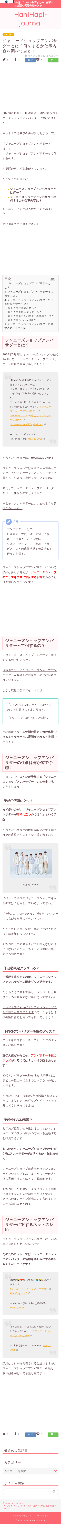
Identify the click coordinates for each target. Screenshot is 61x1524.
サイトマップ (42, 1516)
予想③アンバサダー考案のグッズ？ (34, 316)
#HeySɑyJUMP (18, 1293)
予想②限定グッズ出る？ (28, 312)
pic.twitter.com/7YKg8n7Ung (26, 424)
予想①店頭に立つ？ (25, 308)
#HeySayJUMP (18, 415)
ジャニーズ (8, 34)
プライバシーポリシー (22, 1516)
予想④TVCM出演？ (25, 320)
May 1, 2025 (35, 438)
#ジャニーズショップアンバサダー (29, 1288)
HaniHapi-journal (30, 18)
